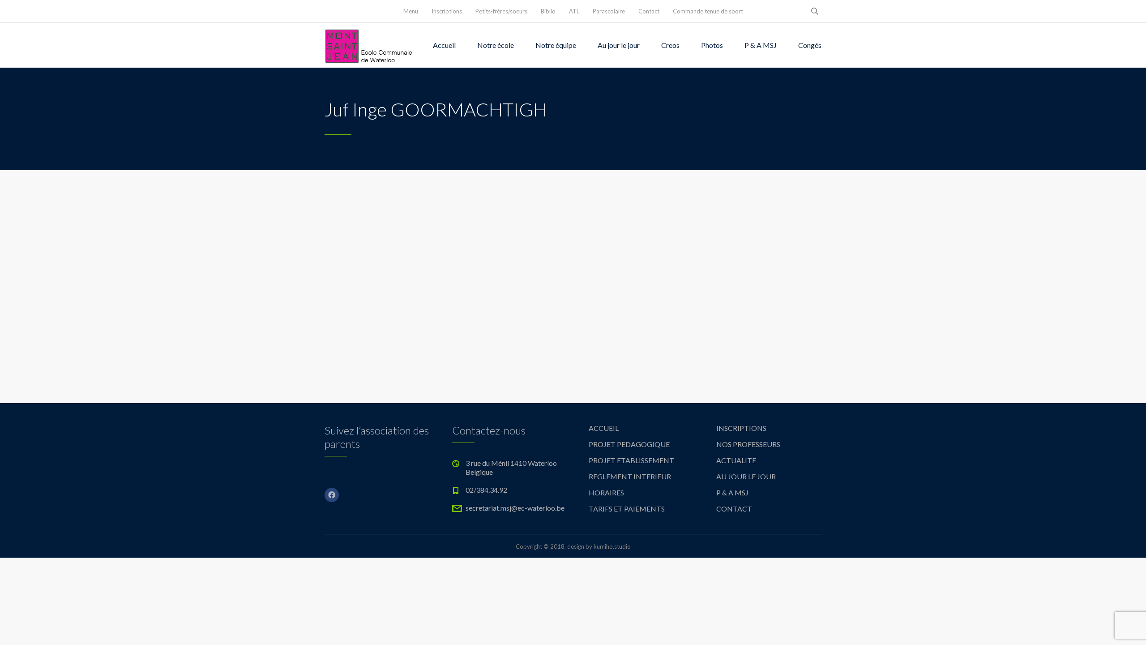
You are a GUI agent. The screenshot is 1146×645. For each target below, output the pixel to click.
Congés (809, 45)
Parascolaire (609, 11)
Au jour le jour (619, 45)
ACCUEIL (604, 428)
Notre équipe (555, 45)
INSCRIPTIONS (741, 428)
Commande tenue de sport (708, 11)
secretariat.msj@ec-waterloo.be (515, 507)
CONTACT (734, 508)
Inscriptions (447, 11)
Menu (410, 11)
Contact (648, 11)
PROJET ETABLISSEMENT (631, 460)
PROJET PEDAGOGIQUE (629, 444)
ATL (574, 11)
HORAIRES (606, 492)
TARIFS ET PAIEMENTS (627, 508)
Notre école (495, 45)
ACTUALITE (736, 460)
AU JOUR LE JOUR (746, 476)
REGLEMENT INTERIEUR (630, 476)
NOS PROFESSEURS (748, 444)
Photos (712, 45)
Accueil (444, 45)
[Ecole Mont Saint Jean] (369, 45)
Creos (670, 45)
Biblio (548, 11)
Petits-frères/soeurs (501, 11)
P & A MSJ (760, 45)
